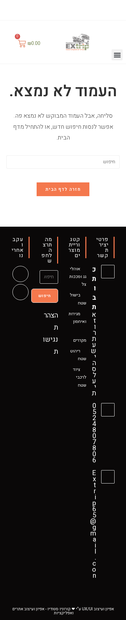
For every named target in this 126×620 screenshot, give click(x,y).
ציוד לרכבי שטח (79, 377)
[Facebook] (68, 9)
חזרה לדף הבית (63, 189)
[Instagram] (59, 9)
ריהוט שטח (78, 355)
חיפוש (44, 296)
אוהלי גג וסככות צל (77, 277)
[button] (117, 54)
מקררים (79, 340)
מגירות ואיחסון (77, 318)
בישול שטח (78, 299)
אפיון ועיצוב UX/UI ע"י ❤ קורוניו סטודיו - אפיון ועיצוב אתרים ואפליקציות (63, 611)
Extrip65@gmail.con (93, 524)
